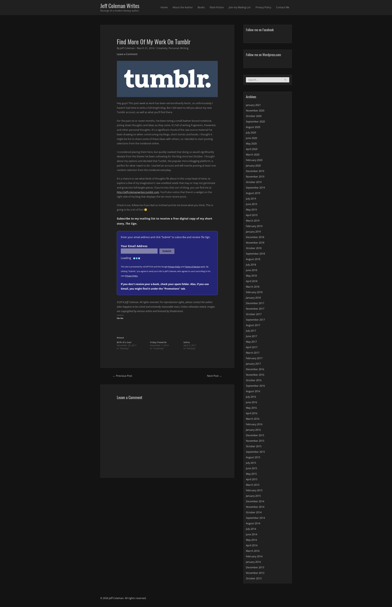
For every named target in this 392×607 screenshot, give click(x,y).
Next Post (214, 376)
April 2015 (251, 479)
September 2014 (255, 518)
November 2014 (255, 507)
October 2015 (254, 446)
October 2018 (254, 248)
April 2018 (251, 281)
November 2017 (255, 308)
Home (164, 7)
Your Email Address (134, 246)
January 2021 (253, 105)
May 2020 (251, 143)
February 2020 (254, 160)
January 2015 (253, 496)
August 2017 (253, 325)
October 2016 (254, 380)
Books (201, 7)
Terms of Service (192, 266)
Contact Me (282, 7)
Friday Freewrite (158, 342)
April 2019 (251, 215)
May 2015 (251, 474)
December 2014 (255, 501)
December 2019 (255, 171)
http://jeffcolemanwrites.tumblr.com (138, 192)
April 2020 (251, 149)
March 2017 (252, 352)
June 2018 (251, 270)
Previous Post (122, 376)
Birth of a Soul (124, 342)
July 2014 (251, 529)
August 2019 (253, 193)
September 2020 (255, 121)
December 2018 (255, 237)
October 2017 (254, 314)
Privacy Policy (263, 7)
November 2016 (255, 374)
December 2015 (255, 435)
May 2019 (251, 209)
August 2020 (253, 127)
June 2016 (251, 402)
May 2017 (251, 341)
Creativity (161, 48)
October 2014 (254, 512)
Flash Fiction (217, 7)
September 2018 (255, 253)
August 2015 (253, 457)
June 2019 (251, 204)
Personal (174, 48)
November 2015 (255, 440)
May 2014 (251, 540)
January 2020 (253, 165)
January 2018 (253, 297)
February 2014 (254, 556)
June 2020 (251, 138)
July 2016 (251, 396)
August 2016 (253, 391)
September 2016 (255, 385)
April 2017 (251, 347)
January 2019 (253, 231)
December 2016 (255, 369)
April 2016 (251, 413)
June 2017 (251, 336)
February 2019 (254, 226)
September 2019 (255, 187)
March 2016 (252, 418)
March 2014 (252, 551)
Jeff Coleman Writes (119, 6)
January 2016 (253, 429)
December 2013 (255, 567)
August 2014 (253, 523)
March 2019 (252, 220)
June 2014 (251, 534)
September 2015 (255, 451)
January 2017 (253, 363)
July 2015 (251, 463)
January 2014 (253, 562)
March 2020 (252, 154)
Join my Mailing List (240, 7)
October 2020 (254, 116)
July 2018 (251, 264)
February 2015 (254, 490)
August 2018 (253, 259)
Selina (186, 342)
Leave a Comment (127, 54)
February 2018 (254, 292)
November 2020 (255, 110)
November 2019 (255, 176)
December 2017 (255, 303)
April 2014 (251, 545)
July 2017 (251, 330)
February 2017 (254, 358)
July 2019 (251, 198)
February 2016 (254, 424)
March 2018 (252, 286)
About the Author (183, 7)
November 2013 (255, 573)
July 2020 (251, 132)
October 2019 (254, 182)
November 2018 (255, 242)
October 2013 (254, 578)
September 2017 (255, 319)
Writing (184, 48)
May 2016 (251, 407)
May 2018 (251, 275)
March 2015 (252, 485)
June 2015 (251, 468)
